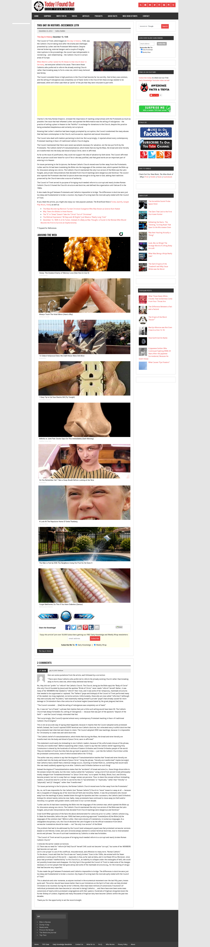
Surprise (47, 16)
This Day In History (44, 37)
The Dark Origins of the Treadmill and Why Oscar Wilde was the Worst (158, 266)
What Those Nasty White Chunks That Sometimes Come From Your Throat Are (160, 298)
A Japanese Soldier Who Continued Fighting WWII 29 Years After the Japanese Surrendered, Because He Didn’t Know (155, 353)
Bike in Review (45, 922)
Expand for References (47, 228)
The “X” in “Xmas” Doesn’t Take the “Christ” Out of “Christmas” (67, 214)
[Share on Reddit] (79, 627)
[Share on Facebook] (68, 627)
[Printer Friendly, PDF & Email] (119, 628)
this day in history (74, 41)
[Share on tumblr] (91, 627)
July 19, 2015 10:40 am (56, 670)
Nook (159, 177)
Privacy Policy (122, 944)
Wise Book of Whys (130, 16)
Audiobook (167, 177)
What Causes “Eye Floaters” (159, 362)
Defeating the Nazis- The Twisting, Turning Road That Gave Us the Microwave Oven (159, 224)
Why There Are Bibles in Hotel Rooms (57, 212)
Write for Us (61, 16)
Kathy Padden (60, 31)
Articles (85, 16)
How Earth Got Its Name (157, 338)
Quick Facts (112, 16)
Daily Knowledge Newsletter (62, 944)
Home (36, 16)
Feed (48, 205)
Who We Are (110, 944)
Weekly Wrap (101, 645)
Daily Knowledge (84, 645)
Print (147, 177)
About (133, 944)
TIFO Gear (45, 944)
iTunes (113, 202)
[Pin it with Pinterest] (85, 627)
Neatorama (43, 927)
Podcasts (98, 16)
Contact (146, 16)
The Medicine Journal (47, 933)
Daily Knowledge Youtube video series (154, 80)
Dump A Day (44, 925)
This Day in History (45, 651)
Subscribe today (145, 78)
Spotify (119, 202)
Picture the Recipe (46, 930)
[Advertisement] (84, 101)
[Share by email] (97, 627)
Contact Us (79, 944)
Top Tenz (42, 935)
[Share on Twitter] (73, 627)
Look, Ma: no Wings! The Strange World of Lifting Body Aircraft (160, 245)
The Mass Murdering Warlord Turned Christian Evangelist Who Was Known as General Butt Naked (81, 209)
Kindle (152, 177)
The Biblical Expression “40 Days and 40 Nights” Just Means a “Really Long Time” (74, 217)
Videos (74, 16)
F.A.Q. (100, 944)
